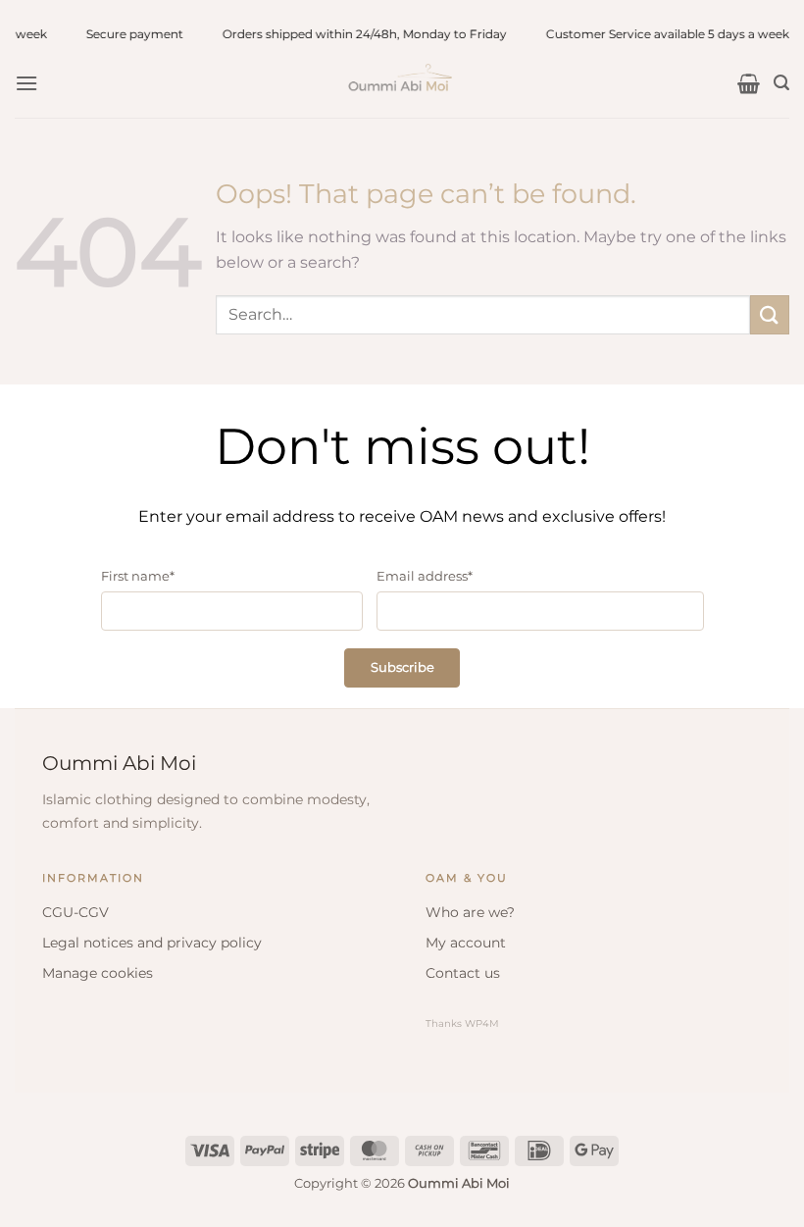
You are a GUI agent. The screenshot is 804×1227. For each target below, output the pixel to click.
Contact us (463, 973)
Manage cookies (97, 973)
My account (466, 942)
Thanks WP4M (462, 1023)
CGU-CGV (75, 912)
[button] (26, 83)
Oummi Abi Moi (119, 763)
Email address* (425, 576)
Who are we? (470, 912)
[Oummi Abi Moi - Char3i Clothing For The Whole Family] (402, 83)
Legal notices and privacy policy (152, 942)
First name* (138, 576)
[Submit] (769, 314)
